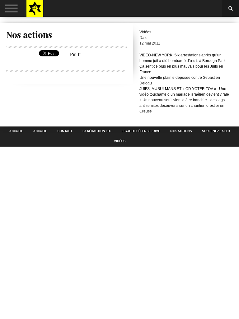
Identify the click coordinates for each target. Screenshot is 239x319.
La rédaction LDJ (96, 131)
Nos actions (181, 131)
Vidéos (145, 32)
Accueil (16, 131)
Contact (64, 131)
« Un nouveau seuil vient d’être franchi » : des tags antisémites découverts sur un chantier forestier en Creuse (182, 105)
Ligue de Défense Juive (141, 131)
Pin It (75, 54)
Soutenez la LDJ (216, 131)
